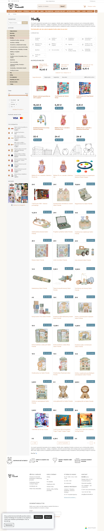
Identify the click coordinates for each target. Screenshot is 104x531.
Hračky (12, 38)
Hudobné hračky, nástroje (17, 40)
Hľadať (63, 6)
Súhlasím (48, 517)
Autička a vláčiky (14, 42)
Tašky (11, 84)
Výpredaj (12, 35)
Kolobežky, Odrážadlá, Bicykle (18, 68)
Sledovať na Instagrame (19, 205)
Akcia (13, 102)
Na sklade (15, 100)
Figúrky (12, 54)
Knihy (11, 75)
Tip (12, 106)
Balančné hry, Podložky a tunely (18, 49)
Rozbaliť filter (17, 109)
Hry (11, 72)
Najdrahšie (56, 77)
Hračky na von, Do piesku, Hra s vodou (18, 57)
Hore (35, 443)
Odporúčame (13, 31)
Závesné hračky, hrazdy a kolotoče (17, 65)
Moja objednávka (50, 1)
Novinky (12, 33)
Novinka (14, 104)
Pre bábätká (13, 77)
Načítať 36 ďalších (63, 443)
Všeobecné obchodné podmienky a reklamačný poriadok (35, 478)
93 (94, 443)
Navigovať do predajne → (70, 497)
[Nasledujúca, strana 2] (91, 443)
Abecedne (64, 77)
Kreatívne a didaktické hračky (18, 44)
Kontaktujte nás (33, 486)
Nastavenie (9, 525)
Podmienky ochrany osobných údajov (34, 483)
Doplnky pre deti (14, 79)
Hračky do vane (14, 70)
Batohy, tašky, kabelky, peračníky (52, 489)
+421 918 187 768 (86, 492)
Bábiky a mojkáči (14, 51)
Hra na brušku (14, 62)
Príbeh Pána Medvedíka (35, 488)
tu (9, 521)
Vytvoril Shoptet (92, 527)
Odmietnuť (38, 517)
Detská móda (13, 82)
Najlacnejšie (47, 77)
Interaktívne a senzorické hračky (19, 47)
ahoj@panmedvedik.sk (87, 494)
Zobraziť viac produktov (63, 72)
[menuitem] (11, 11)
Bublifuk (12, 60)
